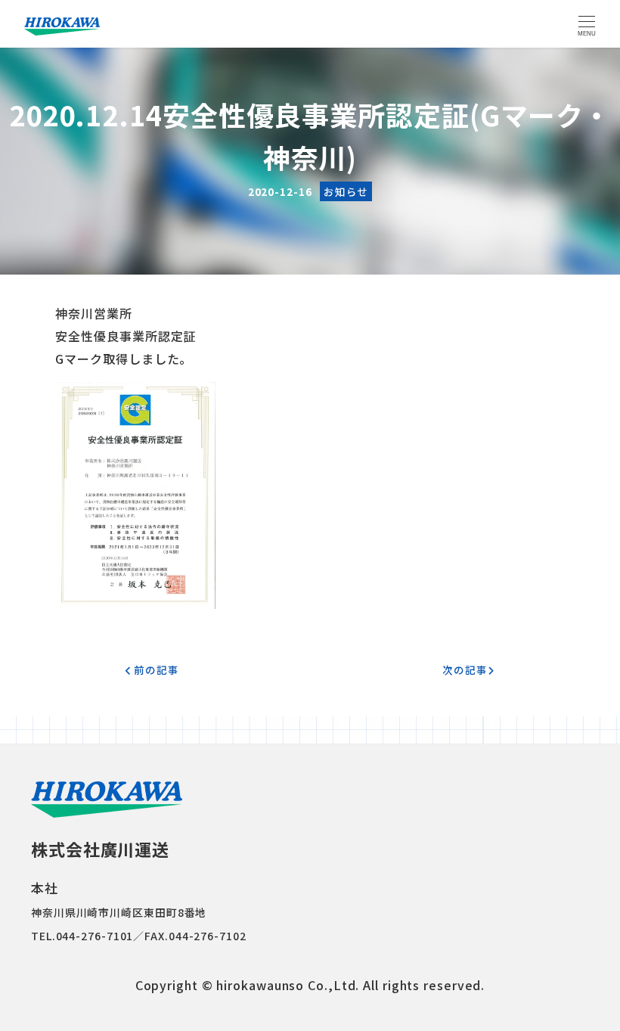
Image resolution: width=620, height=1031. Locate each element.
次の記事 (465, 669)
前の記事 (155, 669)
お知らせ (346, 191)
